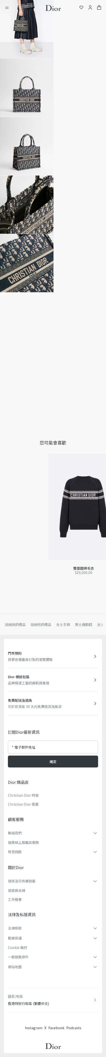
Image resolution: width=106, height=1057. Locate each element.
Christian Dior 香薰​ (23, 804)
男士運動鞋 (83, 624)
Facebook (56, 1027)
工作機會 (15, 899)
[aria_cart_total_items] (99, 8)
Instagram (33, 1027)
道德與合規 (16, 890)
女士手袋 (63, 624)
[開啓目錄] (8, 8)
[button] (26, 29)
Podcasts (73, 1027)
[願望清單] (81, 8)
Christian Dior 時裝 (23, 795)
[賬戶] (90, 8)
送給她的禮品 (15, 624)
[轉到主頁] (53, 8)
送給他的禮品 (41, 624)
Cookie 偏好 (17, 947)
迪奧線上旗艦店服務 (23, 842)
